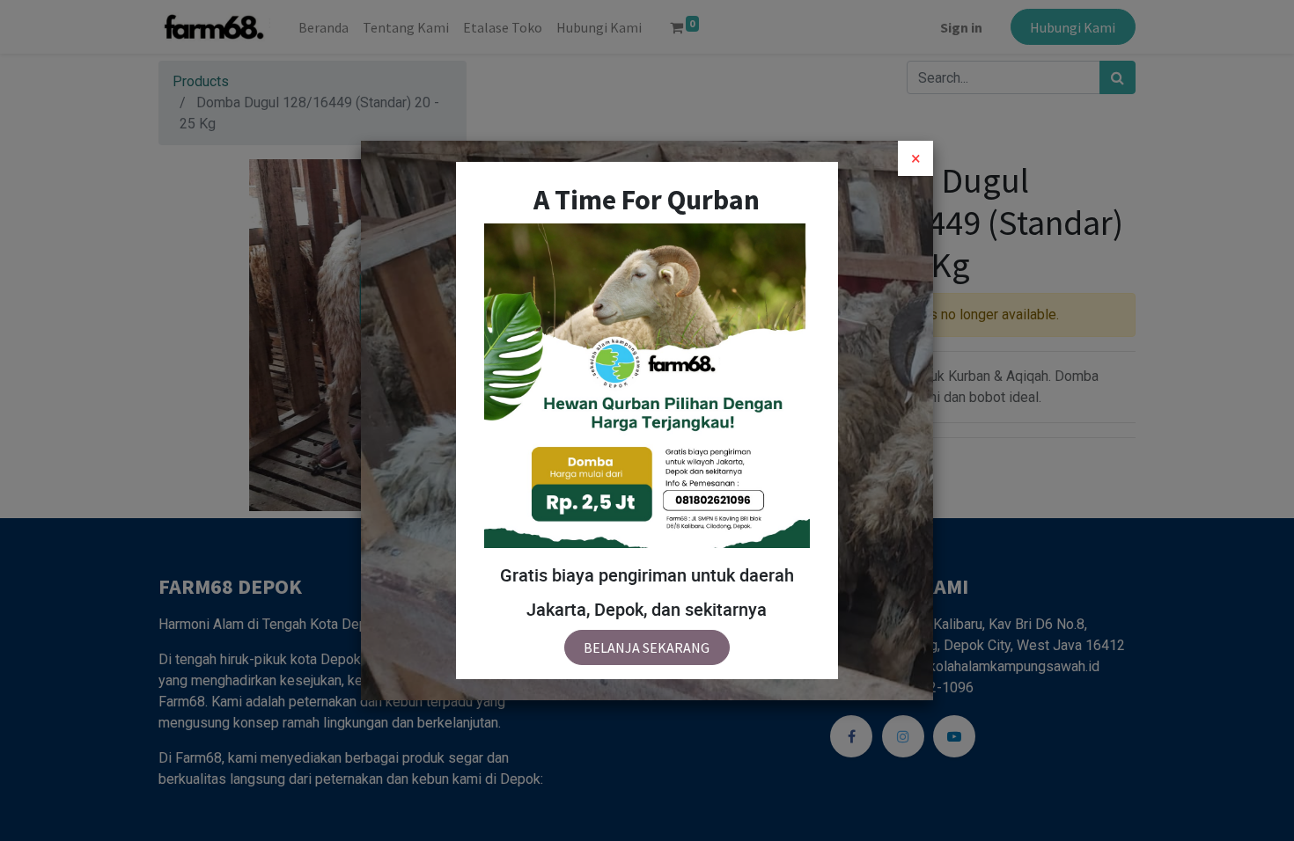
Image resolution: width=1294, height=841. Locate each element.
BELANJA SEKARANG (646, 647)
